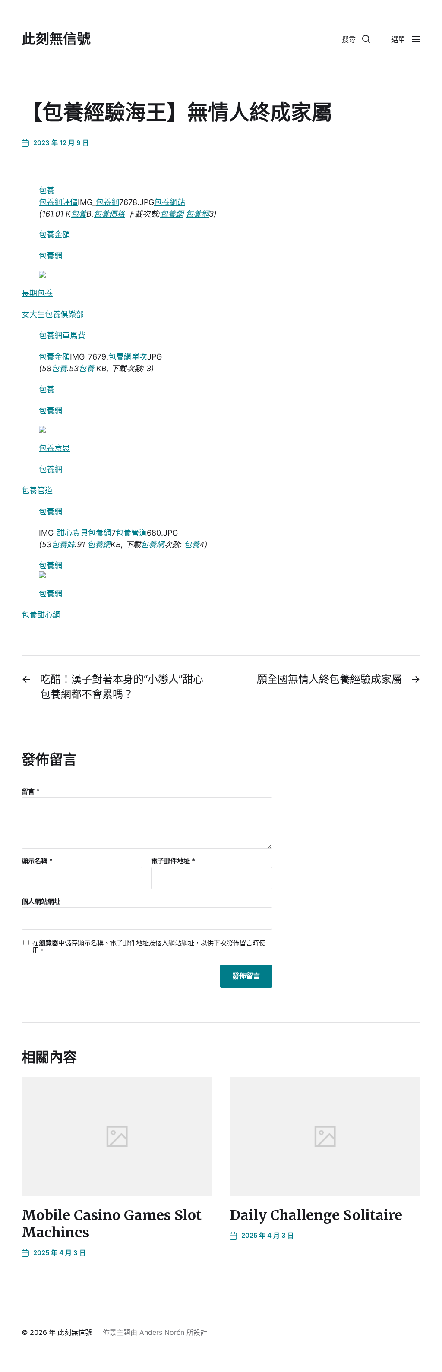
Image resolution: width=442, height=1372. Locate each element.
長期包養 (37, 293)
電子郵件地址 (173, 861)
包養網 (107, 202)
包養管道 (37, 490)
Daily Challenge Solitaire (316, 1215)
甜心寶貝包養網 (84, 532)
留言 (31, 791)
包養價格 (109, 213)
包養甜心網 (41, 614)
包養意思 (54, 448)
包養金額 (54, 234)
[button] (356, 38)
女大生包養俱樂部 (53, 314)
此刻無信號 (56, 39)
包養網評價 (58, 202)
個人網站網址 (41, 901)
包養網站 (169, 202)
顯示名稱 (37, 861)
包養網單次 (127, 356)
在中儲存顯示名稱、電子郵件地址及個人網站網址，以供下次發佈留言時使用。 (148, 947)
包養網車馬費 (62, 335)
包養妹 (63, 544)
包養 (46, 190)
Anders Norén (161, 1332)
